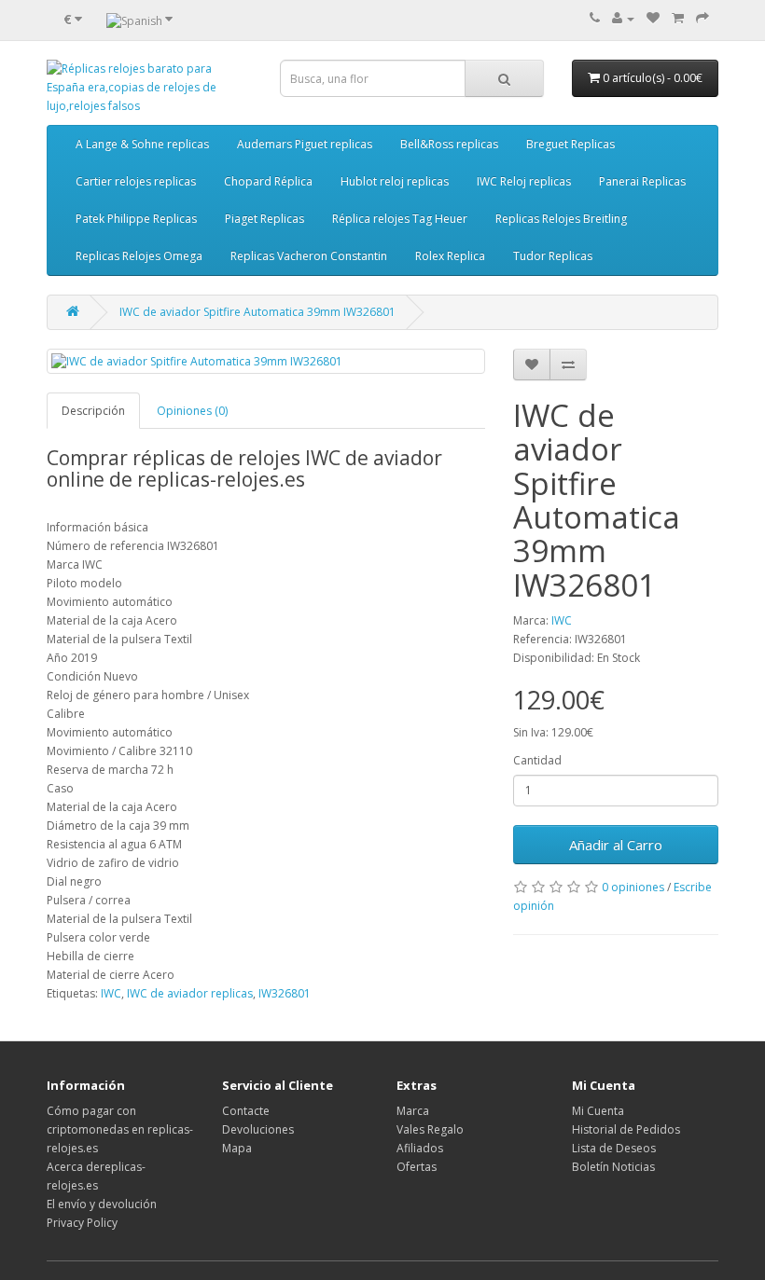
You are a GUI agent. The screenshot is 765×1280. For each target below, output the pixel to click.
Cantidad (537, 760)
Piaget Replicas (264, 219)
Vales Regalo (430, 1129)
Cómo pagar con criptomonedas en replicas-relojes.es (120, 1129)
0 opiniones (633, 887)
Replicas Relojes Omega (139, 256)
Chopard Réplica (268, 181)
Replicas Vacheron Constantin (308, 256)
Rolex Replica (450, 256)
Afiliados (419, 1148)
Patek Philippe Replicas (136, 219)
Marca (412, 1111)
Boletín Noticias (613, 1167)
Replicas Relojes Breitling (561, 219)
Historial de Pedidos (626, 1129)
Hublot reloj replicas (395, 181)
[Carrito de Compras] (678, 18)
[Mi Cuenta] (623, 18)
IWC (561, 620)
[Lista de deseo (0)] (653, 18)
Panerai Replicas (642, 181)
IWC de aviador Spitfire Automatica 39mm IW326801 (257, 312)
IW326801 (284, 993)
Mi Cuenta (598, 1111)
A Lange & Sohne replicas (142, 144)
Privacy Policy (82, 1223)
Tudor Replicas (552, 256)
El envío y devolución (102, 1204)
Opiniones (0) (192, 411)
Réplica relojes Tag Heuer (399, 219)
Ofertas (416, 1167)
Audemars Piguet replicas (304, 144)
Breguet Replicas (570, 144)
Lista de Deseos (614, 1148)
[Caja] (702, 18)
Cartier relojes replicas (136, 181)
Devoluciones (258, 1129)
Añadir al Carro (615, 844)
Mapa (237, 1148)
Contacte (246, 1111)
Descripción (93, 411)
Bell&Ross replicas (449, 144)
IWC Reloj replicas (524, 181)
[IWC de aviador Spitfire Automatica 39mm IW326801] (266, 361)
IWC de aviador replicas (190, 993)
